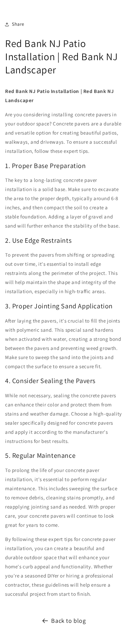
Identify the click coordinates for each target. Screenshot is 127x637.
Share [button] (18, 24)
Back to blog (68, 620)
